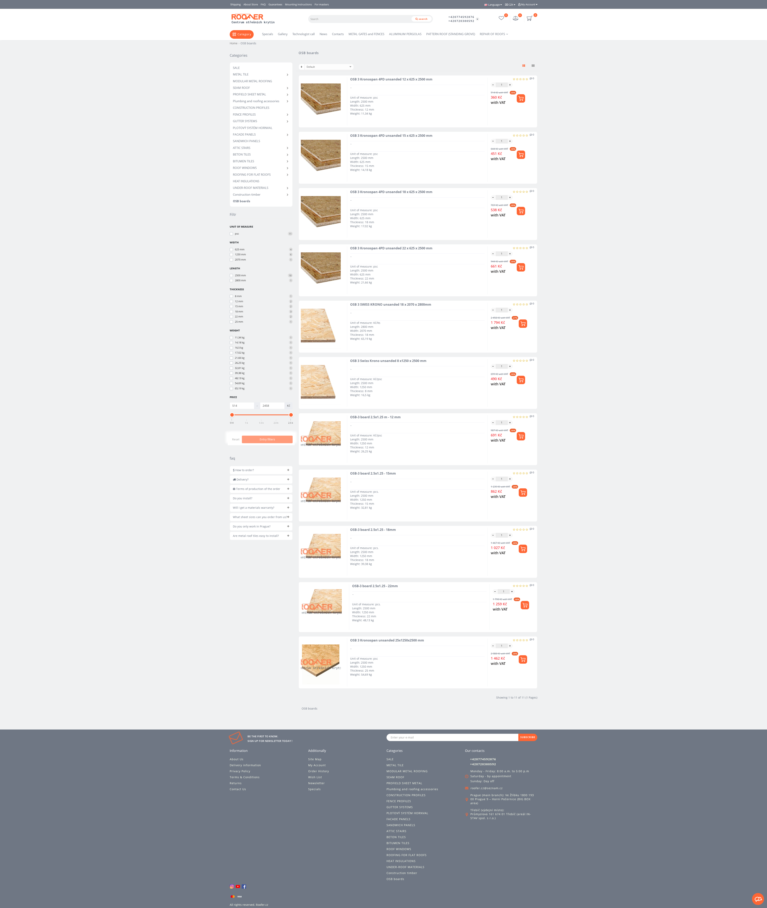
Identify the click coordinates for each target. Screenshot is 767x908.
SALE (236, 68)
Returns (236, 783)
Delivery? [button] (242, 479)
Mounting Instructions (298, 4)
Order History (318, 771)
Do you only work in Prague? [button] (251, 526)
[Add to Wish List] (340, 88)
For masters (322, 4)
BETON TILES (242, 154)
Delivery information (245, 765)
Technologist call (303, 34)
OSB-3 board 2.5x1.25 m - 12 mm (375, 417)
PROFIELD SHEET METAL (249, 94)
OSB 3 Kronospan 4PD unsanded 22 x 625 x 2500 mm (391, 248)
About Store (250, 4)
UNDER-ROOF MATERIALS (250, 188)
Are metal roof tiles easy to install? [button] (256, 536)
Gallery (283, 34)
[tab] (261, 470)
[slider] (232, 414)
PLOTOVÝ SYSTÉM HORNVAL (252, 128)
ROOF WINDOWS (245, 168)
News (323, 34)
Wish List (315, 777)
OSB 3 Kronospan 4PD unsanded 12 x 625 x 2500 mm (391, 79)
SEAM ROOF (241, 88)
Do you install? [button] (242, 498)
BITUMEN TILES (243, 161)
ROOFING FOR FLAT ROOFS (252, 174)
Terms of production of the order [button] (257, 489)
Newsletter (316, 783)
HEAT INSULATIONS (246, 181)
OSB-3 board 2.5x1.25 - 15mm (373, 473)
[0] (516, 18)
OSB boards (241, 201)
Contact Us (238, 789)
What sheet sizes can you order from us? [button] (260, 517)
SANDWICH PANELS (246, 141)
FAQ (263, 4)
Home (233, 43)
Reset (235, 439)
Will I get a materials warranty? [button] (253, 508)
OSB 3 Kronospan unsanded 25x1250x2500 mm (387, 640)
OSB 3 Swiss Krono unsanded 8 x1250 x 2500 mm (388, 361)
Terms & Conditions (245, 777)
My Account (528, 4)
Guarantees (275, 4)
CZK (511, 4)
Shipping (235, 4)
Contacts (338, 34)
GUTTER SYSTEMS (245, 121)
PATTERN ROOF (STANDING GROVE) (450, 34)
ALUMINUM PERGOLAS (405, 34)
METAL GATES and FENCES (366, 34)
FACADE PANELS (244, 134)
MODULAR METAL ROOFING (252, 81)
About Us (236, 759)
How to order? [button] (244, 470)
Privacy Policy (240, 771)
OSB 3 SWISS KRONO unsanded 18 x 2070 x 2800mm (390, 304)
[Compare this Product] (340, 95)
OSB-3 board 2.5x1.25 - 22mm (375, 586)
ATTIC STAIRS (241, 148)
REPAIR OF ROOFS (492, 34)
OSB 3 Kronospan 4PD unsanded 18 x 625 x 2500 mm (391, 192)
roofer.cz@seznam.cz (487, 788)
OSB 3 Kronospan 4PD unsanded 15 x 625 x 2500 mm (391, 135)
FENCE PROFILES (244, 114)
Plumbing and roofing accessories (256, 101)
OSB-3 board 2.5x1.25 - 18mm (373, 529)
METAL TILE (240, 74)
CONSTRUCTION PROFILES (251, 108)
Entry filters (267, 439)
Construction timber (246, 194)
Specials (267, 34)
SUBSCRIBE (527, 737)
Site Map (315, 759)
